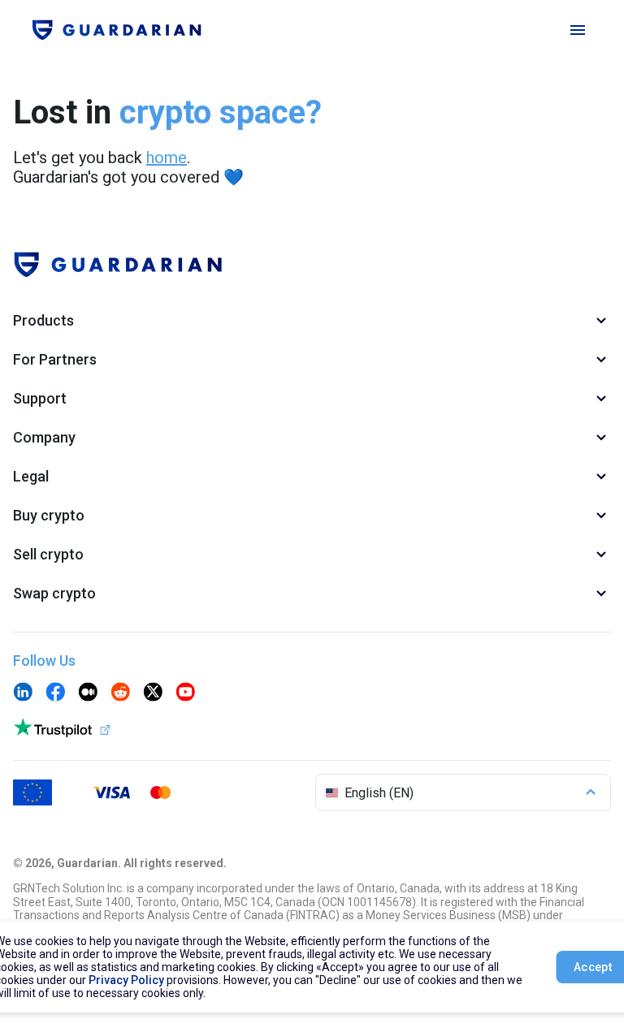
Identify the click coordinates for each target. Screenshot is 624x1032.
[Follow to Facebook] (55, 693)
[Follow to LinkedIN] (22, 693)
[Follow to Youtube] (185, 693)
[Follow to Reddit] (120, 693)
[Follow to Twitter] (152, 693)
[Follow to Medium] (88, 693)
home (166, 157)
